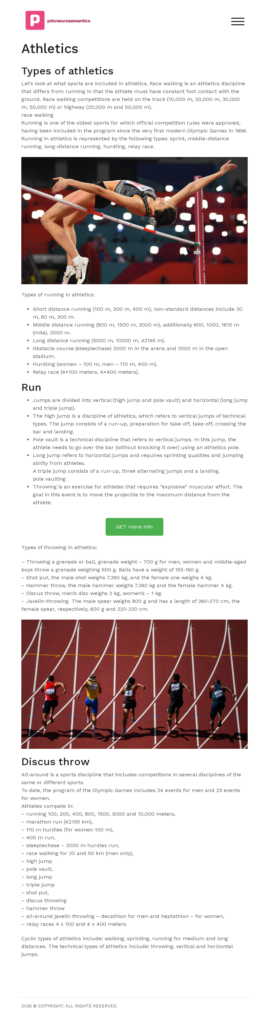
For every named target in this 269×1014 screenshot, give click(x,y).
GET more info (134, 527)
